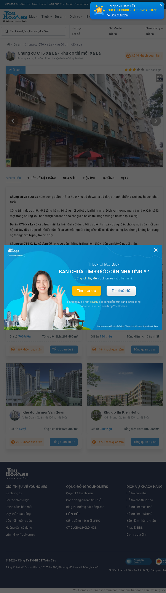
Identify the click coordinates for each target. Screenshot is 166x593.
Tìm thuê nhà (121, 291)
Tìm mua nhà (86, 291)
